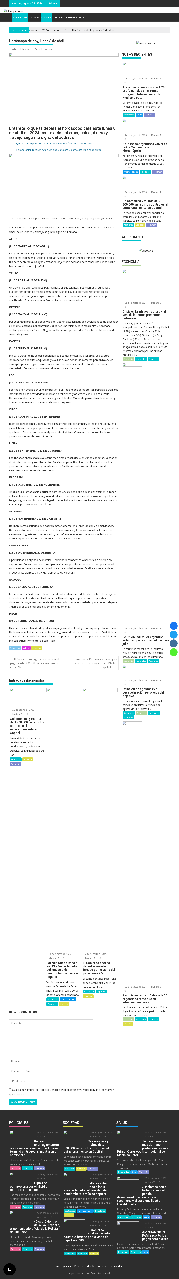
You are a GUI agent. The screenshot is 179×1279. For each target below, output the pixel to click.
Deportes (58, 17)
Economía (71, 17)
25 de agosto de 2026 (135, 302)
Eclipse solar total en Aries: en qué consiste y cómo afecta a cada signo (59, 149)
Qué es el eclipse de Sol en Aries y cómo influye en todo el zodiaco (56, 143)
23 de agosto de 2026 (96, 953)
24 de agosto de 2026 (135, 628)
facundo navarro (43, 49)
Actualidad (20, 17)
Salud (139, 114)
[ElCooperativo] (7, 16)
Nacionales (89, 991)
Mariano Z (17, 714)
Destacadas (53, 999)
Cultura (46, 17)
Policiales (15, 1168)
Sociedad (36, 648)
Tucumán (34, 17)
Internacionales (68, 999)
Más (81, 17)
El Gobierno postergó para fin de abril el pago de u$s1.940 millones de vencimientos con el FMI (35, 663)
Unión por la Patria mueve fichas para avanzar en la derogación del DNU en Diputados (96, 663)
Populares (15, 759)
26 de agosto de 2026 (23, 709)
